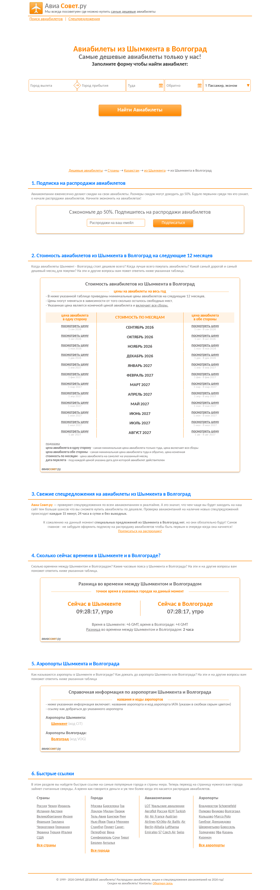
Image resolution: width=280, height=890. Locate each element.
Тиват (125, 837)
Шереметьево (209, 827)
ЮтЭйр (161, 822)
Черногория (45, 827)
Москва (96, 806)
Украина (43, 832)
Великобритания (49, 816)
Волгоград (60, 739)
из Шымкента (155, 171)
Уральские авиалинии (167, 806)
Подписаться (173, 223)
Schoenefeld (227, 806)
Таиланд (57, 822)
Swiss (180, 832)
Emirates (151, 832)
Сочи (116, 837)
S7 (160, 832)
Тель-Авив (98, 816)
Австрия (57, 811)
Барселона (111, 806)
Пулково (205, 811)
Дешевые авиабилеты (86, 171)
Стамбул (97, 827)
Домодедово (221, 822)
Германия (62, 827)
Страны (113, 171)
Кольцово (206, 816)
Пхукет (109, 827)
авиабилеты (100, 8)
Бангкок (113, 816)
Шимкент (59, 724)
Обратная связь (163, 883)
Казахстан (131, 171)
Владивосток (208, 806)
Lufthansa (172, 827)
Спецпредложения (84, 19)
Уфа (218, 832)
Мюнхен (122, 822)
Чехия (52, 806)
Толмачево (207, 832)
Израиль (64, 806)
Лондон (96, 811)
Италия (66, 832)
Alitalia (159, 827)
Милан (108, 811)
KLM (171, 811)
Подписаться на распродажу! (140, 531)
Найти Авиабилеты (140, 110)
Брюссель (227, 827)
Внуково (218, 811)
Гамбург (205, 822)
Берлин (96, 843)
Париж (120, 811)
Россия (42, 806)
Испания (43, 811)
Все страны (46, 845)
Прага (111, 822)
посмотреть (75, 326)
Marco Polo (222, 816)
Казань (227, 832)
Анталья (109, 843)
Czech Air (169, 832)
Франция (43, 822)
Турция (55, 832)
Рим (123, 816)
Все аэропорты (212, 845)
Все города (100, 851)
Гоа (122, 806)
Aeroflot (150, 811)
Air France (157, 816)
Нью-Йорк (98, 822)
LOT (147, 806)
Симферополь (101, 837)
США (40, 837)
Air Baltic (173, 822)
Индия (68, 816)
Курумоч (205, 837)
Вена (110, 832)
